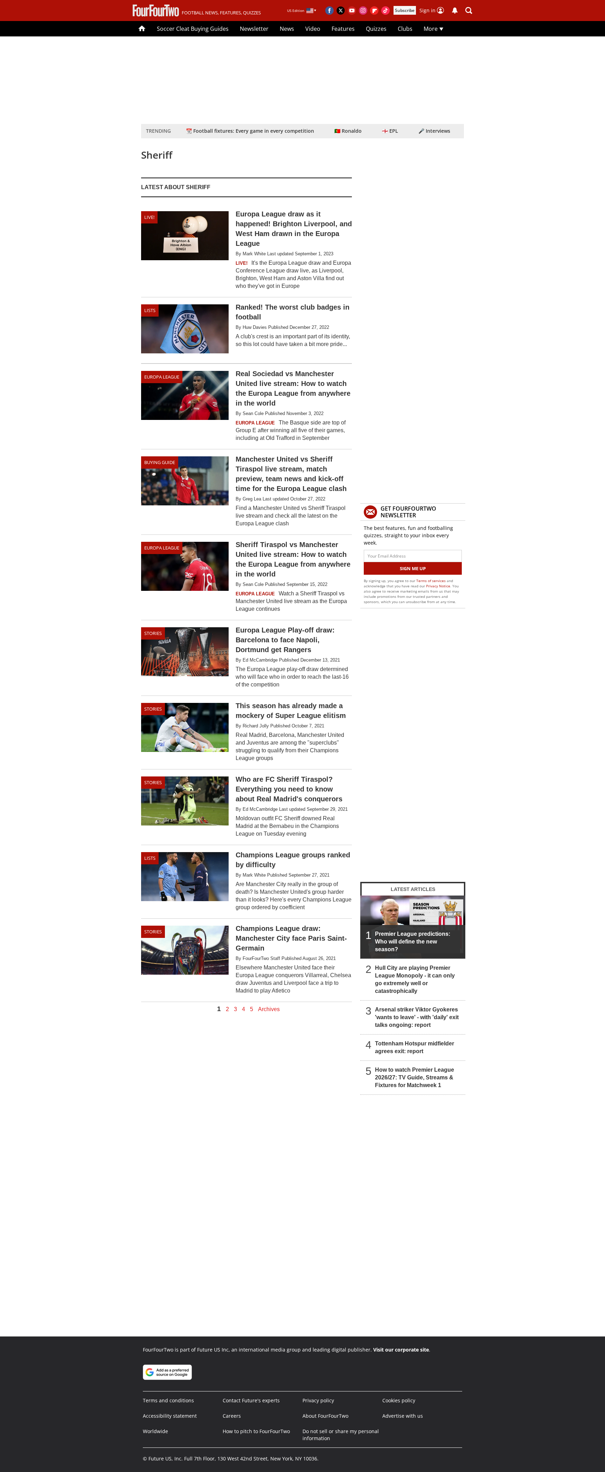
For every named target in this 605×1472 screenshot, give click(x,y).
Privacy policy (318, 1400)
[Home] (142, 28)
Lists (149, 310)
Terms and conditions (168, 1400)
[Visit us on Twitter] (340, 10)
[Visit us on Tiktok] (385, 10)
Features (343, 29)
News (287, 29)
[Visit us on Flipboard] (374, 10)
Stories (153, 633)
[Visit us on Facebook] (329, 10)
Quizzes (376, 29)
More (431, 29)
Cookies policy (398, 1400)
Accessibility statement (170, 1415)
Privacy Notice (438, 585)
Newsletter (254, 29)
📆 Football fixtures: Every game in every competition (250, 130)
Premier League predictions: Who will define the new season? (412, 941)
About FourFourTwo (325, 1415)
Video (312, 29)
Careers (232, 1415)
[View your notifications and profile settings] (455, 11)
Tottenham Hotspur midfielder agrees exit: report (414, 1047)
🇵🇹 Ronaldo (348, 130)
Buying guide (159, 462)
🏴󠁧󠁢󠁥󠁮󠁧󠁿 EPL (390, 130)
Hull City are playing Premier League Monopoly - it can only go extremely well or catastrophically (415, 979)
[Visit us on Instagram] (363, 10)
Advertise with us (402, 1415)
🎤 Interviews (434, 130)
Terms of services (431, 580)
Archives (269, 1009)
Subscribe (405, 10)
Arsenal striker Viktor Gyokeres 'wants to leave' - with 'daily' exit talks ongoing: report (417, 1017)
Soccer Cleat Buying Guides (193, 29)
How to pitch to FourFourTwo (256, 1431)
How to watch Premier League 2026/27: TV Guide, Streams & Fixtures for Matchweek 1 (414, 1077)
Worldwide (155, 1431)
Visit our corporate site (401, 1349)
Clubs (405, 29)
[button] (468, 10)
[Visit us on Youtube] (352, 10)
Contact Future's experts (251, 1400)
